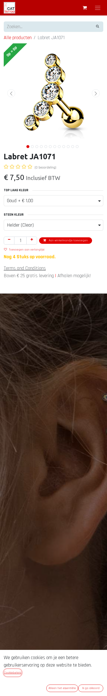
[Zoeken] (97, 26)
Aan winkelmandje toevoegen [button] (68, 240)
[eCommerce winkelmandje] (84, 7)
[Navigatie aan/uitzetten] (97, 7)
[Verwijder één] (9, 241)
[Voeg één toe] (31, 241)
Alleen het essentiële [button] (62, 688)
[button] (11, 93)
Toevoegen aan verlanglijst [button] (27, 250)
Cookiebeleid (12, 673)
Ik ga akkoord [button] (91, 688)
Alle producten (18, 37)
